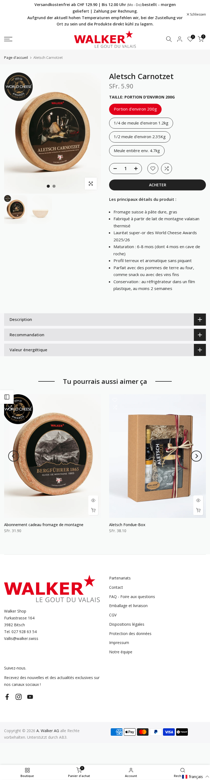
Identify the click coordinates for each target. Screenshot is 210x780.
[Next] (196, 456)
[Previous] (13, 456)
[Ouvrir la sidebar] (7, 397)
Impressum (119, 642)
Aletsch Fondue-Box (127, 524)
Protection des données (130, 633)
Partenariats (120, 578)
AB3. (63, 737)
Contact (116, 587)
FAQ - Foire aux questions (132, 596)
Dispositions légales (126, 624)
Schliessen (15, 14)
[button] (196, 776)
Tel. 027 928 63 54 (20, 631)
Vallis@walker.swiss (21, 638)
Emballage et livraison (128, 605)
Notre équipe (120, 651)
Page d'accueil (16, 57)
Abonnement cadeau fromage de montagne (43, 524)
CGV (112, 614)
